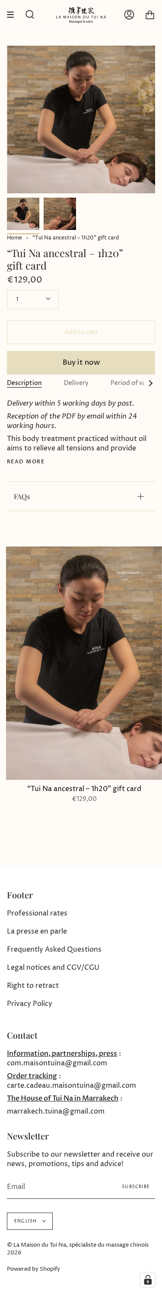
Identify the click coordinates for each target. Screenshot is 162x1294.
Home (14, 238)
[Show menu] (13, 15)
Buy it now (81, 363)
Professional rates (37, 913)
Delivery (76, 383)
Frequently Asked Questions (54, 949)
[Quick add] (16, 769)
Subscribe (136, 1187)
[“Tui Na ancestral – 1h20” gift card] (23, 214)
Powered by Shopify (33, 1269)
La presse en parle (37, 931)
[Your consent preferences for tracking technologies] (147, 1279)
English (26, 1221)
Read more (25, 461)
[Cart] (150, 15)
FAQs (22, 496)
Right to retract (33, 985)
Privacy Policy (29, 1004)
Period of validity (136, 383)
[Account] (129, 15)
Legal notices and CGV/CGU (53, 967)
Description (24, 383)
